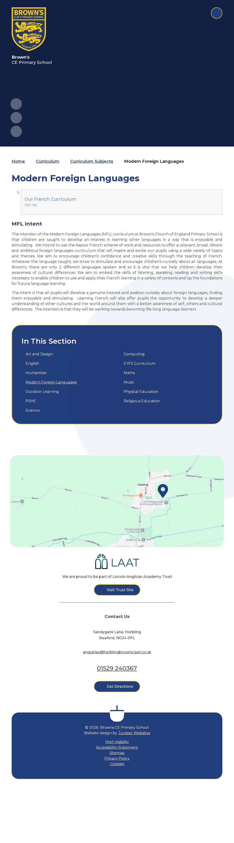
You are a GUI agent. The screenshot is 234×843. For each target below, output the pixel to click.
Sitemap (117, 753)
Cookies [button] (117, 764)
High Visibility (117, 742)
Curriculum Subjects (91, 161)
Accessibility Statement (117, 747)
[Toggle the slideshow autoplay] (16, 131)
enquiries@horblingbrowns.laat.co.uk (117, 652)
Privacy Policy (117, 758)
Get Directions (120, 686)
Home (18, 161)
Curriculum (47, 161)
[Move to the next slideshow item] (16, 117)
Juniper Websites (134, 733)
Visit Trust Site (120, 590)
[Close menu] (216, 13)
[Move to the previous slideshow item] (16, 104)
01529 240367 (117, 668)
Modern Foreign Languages (154, 161)
